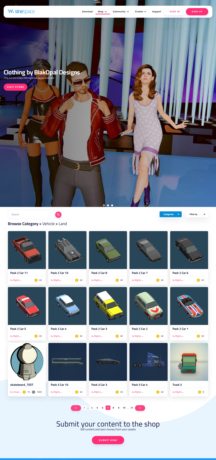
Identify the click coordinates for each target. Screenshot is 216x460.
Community (121, 12)
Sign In (175, 11)
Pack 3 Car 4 (140, 385)
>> (140, 408)
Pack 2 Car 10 (59, 273)
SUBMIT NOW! (108, 440)
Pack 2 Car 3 (99, 329)
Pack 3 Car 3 (99, 385)
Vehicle (48, 223)
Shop (103, 12)
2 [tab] (108, 205)
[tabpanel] (108, 103)
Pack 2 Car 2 (140, 329)
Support (156, 11)
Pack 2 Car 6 (180, 273)
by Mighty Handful (18, 280)
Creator (141, 12)
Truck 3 (177, 385)
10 (124, 408)
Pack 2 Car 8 (99, 273)
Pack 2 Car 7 (140, 273)
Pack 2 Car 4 (59, 329)
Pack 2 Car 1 (180, 329)
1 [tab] (104, 205)
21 (132, 408)
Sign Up (197, 11)
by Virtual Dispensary (20, 392)
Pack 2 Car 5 (18, 329)
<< (75, 408)
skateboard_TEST (21, 385)
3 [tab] (112, 205)
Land (63, 223)
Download (87, 11)
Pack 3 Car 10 (59, 385)
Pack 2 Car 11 (19, 273)
